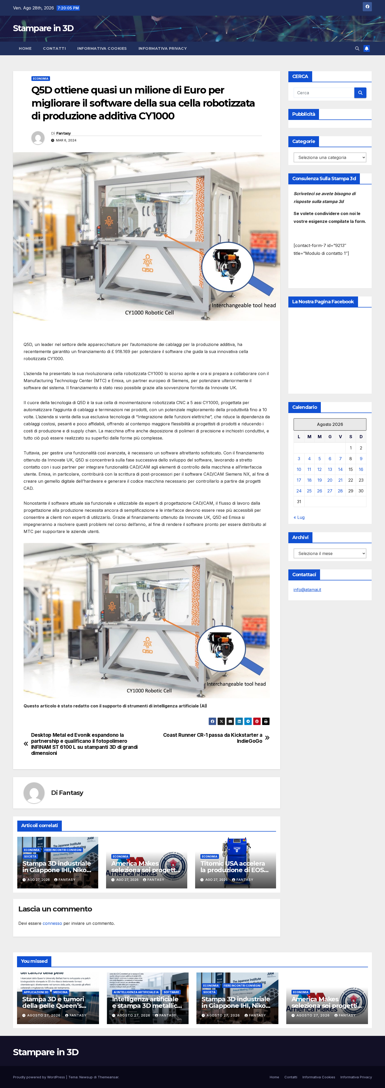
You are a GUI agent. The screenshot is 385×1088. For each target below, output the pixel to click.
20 (329, 480)
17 (299, 480)
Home (25, 48)
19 (319, 480)
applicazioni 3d (36, 992)
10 (299, 469)
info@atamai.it (307, 589)
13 (330, 469)
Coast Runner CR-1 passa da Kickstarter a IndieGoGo (212, 738)
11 (309, 469)
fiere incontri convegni (63, 849)
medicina (60, 992)
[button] (357, 48)
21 (340, 480)
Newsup (86, 1077)
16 (361, 469)
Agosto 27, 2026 (44, 1015)
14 (340, 469)
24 (299, 490)
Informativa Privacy (163, 48)
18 (309, 480)
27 (329, 490)
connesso (52, 923)
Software (171, 992)
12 (319, 469)
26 (319, 490)
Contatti (54, 48)
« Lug (299, 517)
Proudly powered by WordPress (39, 1077)
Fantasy (63, 133)
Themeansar (108, 1077)
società (30, 856)
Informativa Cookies (102, 48)
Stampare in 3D (43, 28)
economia (40, 78)
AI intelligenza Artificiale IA (136, 992)
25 (309, 490)
